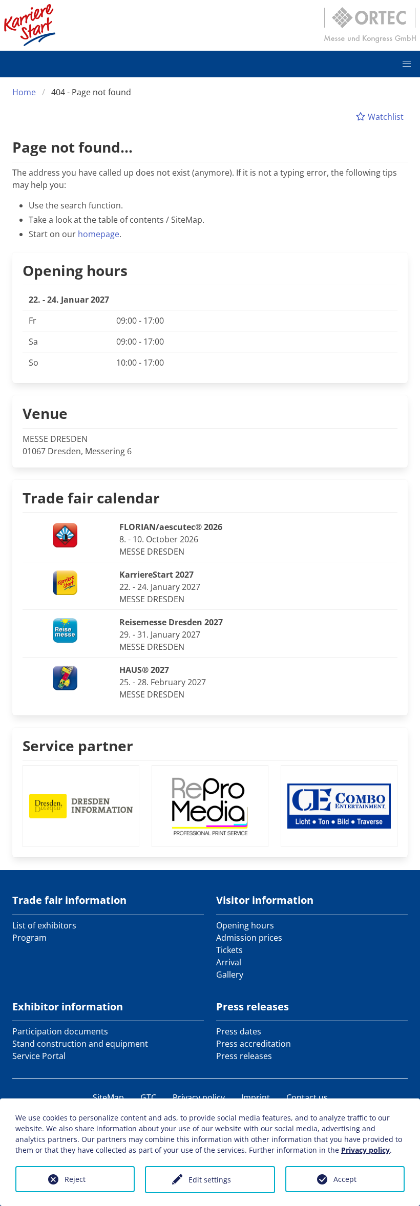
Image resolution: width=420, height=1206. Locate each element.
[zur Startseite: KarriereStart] (29, 25)
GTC (148, 1097)
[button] (406, 64)
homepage (98, 234)
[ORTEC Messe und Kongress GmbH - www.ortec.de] (370, 25)
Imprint (255, 1097)
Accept (344, 1179)
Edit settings (209, 1179)
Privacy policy (199, 1097)
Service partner (78, 745)
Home (24, 92)
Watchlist (385, 116)
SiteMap (108, 1097)
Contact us (307, 1097)
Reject (75, 1179)
